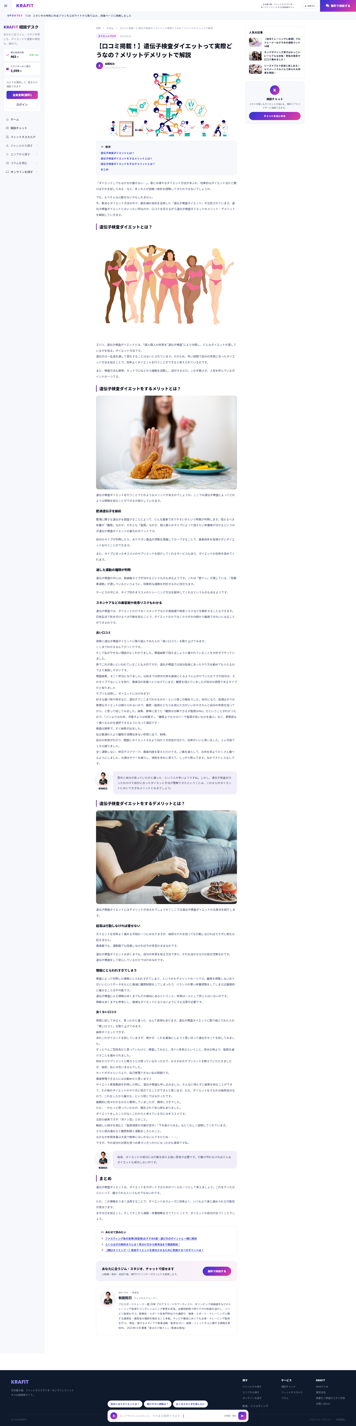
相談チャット (16, 128)
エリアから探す (251, 1392)
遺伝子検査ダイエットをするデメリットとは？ (128, 164)
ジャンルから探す (252, 1386)
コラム (109, 28)
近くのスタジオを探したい (190, 1404)
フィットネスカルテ (21, 137)
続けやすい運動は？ (158, 1404)
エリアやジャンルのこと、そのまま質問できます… (151, 1416)
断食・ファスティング (255, 1406)
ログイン (309, 5)
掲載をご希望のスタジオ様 (330, 1398)
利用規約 (340, 1419)
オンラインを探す (22, 172)
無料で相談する (338, 6)
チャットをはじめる (275, 116)
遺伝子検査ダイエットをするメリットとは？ (127, 158)
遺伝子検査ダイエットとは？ (117, 153)
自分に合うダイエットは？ (125, 1404)
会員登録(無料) (22, 95)
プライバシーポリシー (320, 1419)
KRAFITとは (322, 1386)
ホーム (12, 119)
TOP (98, 28)
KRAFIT (25, 5)
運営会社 (321, 1392)
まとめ (104, 169)
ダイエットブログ (107, 36)
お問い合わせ (323, 1403)
